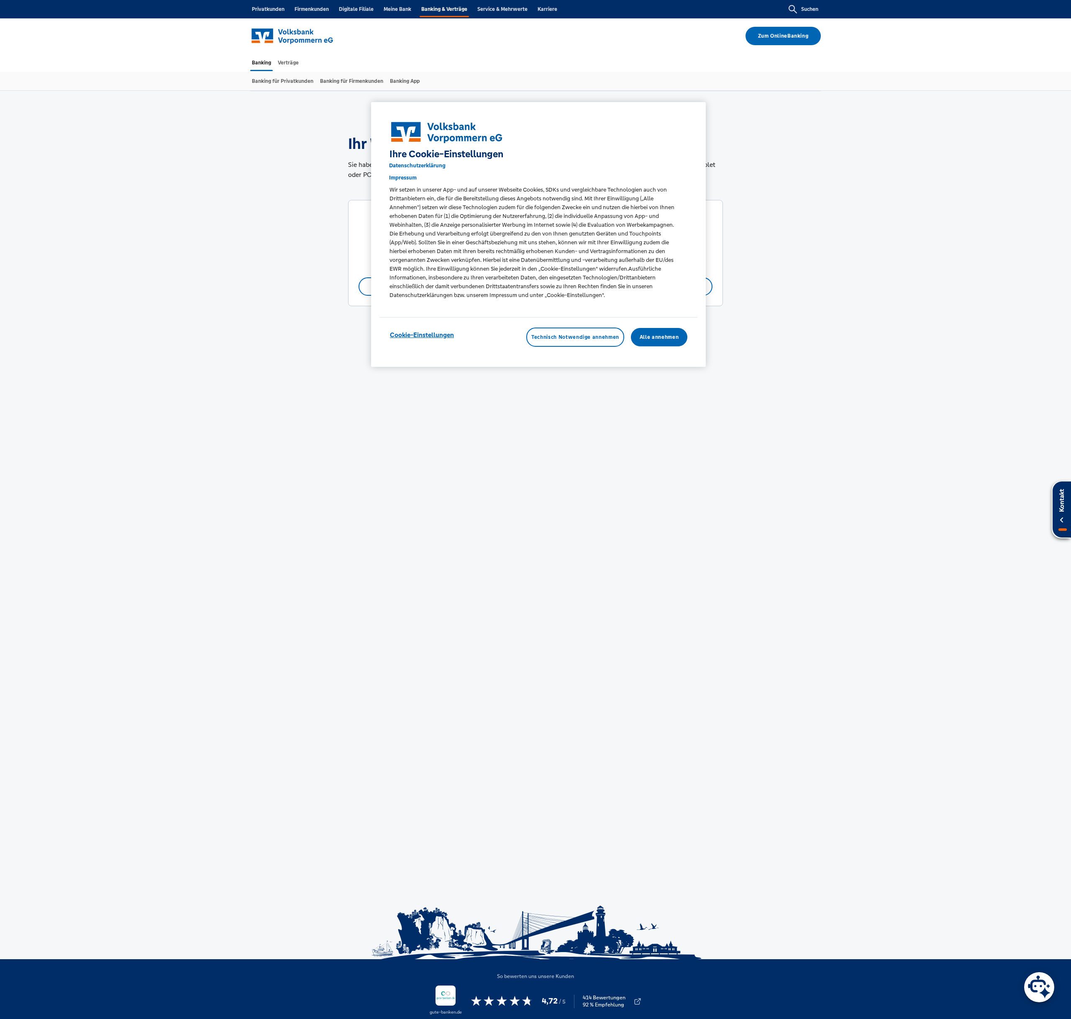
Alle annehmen (659, 337)
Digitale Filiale (356, 9)
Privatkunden (268, 9)
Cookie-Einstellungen (422, 335)
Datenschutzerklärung (417, 165)
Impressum (403, 177)
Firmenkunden (312, 9)
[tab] (261, 62)
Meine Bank (397, 9)
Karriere (547, 9)
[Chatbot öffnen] (1039, 987)
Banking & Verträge (444, 9)
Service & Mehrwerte (502, 9)
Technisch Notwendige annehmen (575, 337)
